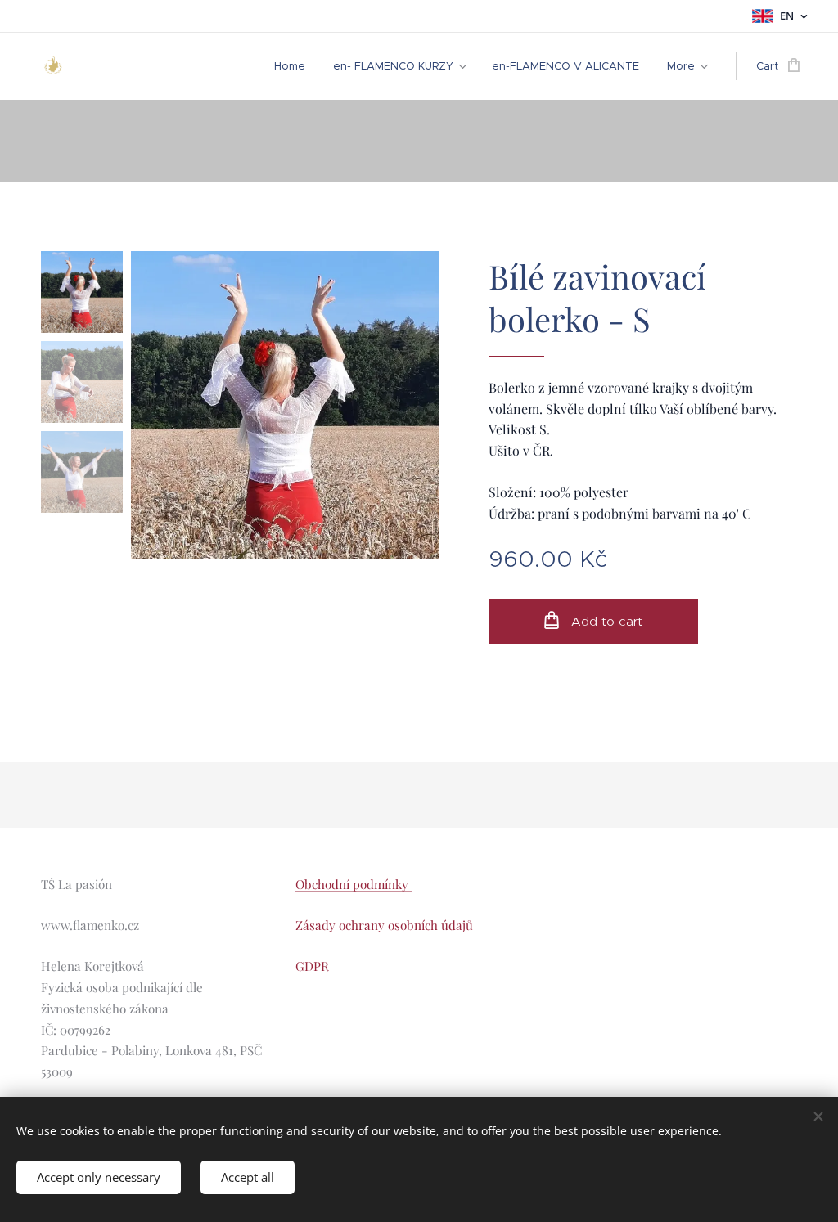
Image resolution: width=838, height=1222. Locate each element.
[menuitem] (289, 66)
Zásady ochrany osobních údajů (384, 925)
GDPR (313, 966)
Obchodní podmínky (353, 884)
